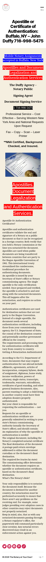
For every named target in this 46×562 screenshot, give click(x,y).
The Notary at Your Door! (21, 557)
